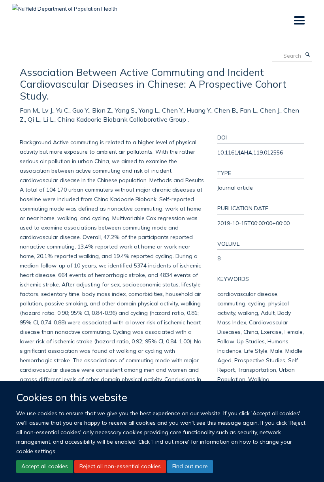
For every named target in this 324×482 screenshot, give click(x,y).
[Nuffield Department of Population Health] (64, 6)
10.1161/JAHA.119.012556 (250, 152)
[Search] (307, 55)
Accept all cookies (44, 466)
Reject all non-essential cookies (120, 466)
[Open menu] (299, 21)
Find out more (190, 466)
